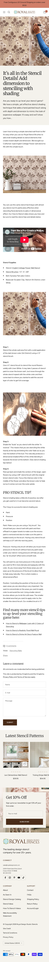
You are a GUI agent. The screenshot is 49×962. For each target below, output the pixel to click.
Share (5, 655)
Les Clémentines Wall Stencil (15, 775)
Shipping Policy (33, 899)
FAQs (29, 895)
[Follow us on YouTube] (19, 877)
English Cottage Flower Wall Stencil (26, 268)
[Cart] (44, 12)
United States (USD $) (12, 943)
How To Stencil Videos (12, 908)
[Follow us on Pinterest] (14, 877)
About (5, 890)
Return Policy (32, 904)
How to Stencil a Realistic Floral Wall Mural (22, 630)
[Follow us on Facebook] (5, 877)
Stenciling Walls (16, 651)
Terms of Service (24, 677)
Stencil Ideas (8, 904)
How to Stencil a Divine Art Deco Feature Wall (24, 634)
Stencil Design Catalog (12, 899)
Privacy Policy (8, 677)
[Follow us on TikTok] (23, 877)
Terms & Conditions (10, 933)
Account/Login (33, 908)
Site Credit (7, 928)
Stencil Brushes (12, 272)
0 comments (11, 646)
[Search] (9, 12)
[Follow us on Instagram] (10, 877)
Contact (30, 890)
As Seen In (7, 895)
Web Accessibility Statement (10, 914)
